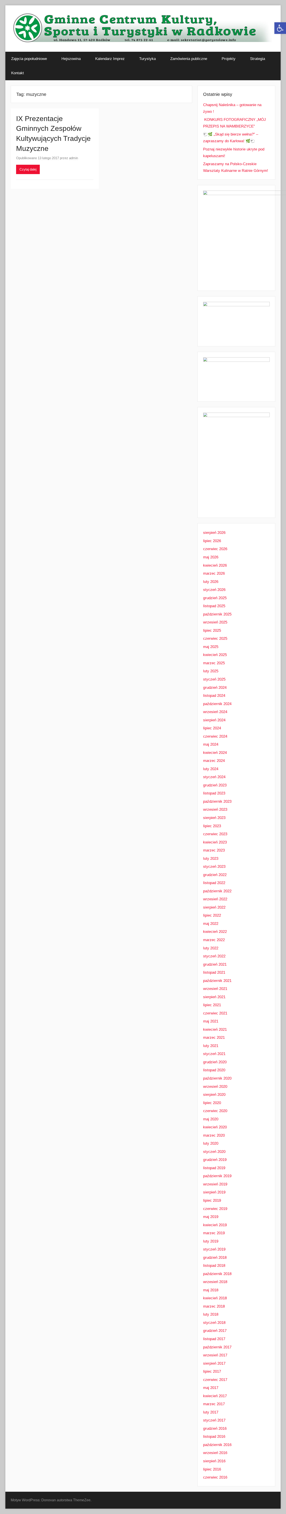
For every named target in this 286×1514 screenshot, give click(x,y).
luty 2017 (210, 1412)
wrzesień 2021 (215, 989)
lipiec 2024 (212, 728)
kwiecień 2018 (215, 1298)
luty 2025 (210, 671)
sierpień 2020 (214, 1094)
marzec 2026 (214, 573)
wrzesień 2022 (215, 899)
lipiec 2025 (212, 630)
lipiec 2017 (212, 1371)
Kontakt (17, 73)
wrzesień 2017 (215, 1355)
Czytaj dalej (27, 169)
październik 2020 (217, 1078)
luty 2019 (210, 1241)
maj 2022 (210, 924)
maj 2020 (210, 1119)
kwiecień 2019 (215, 1225)
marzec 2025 (214, 663)
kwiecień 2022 (215, 932)
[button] (280, 28)
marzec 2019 (214, 1233)
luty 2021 (210, 1046)
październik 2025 (217, 614)
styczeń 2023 (214, 866)
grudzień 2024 (215, 687)
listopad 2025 (214, 606)
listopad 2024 (214, 695)
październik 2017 (217, 1347)
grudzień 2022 (215, 875)
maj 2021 (210, 1021)
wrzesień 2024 (215, 712)
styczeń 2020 (214, 1152)
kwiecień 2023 (215, 842)
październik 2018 (217, 1274)
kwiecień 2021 (215, 1029)
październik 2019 (217, 1176)
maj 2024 (210, 744)
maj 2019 (210, 1217)
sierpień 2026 (214, 533)
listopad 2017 (214, 1339)
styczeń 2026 (214, 590)
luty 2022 (210, 948)
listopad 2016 (214, 1436)
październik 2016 (217, 1445)
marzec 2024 (214, 761)
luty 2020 (210, 1143)
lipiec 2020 (212, 1103)
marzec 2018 (214, 1306)
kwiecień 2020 (215, 1127)
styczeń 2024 (214, 777)
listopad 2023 (214, 793)
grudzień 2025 (215, 598)
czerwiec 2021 (215, 1013)
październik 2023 (217, 801)
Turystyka (147, 59)
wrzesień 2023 (215, 809)
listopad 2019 (214, 1168)
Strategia (257, 59)
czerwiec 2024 (215, 736)
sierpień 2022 (214, 907)
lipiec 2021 (212, 1005)
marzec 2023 (214, 850)
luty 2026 (210, 582)
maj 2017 (210, 1388)
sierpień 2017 (214, 1363)
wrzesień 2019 (215, 1184)
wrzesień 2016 (215, 1453)
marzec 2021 (214, 1037)
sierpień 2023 (214, 818)
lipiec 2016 (212, 1469)
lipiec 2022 (212, 915)
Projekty (229, 59)
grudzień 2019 (215, 1160)
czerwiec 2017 (215, 1380)
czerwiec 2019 (215, 1209)
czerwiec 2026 (215, 549)
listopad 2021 (214, 972)
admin (73, 158)
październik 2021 (217, 981)
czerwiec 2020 (215, 1111)
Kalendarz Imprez (110, 59)
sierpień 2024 (214, 720)
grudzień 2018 (215, 1257)
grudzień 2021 (215, 964)
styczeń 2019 (214, 1249)
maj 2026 (210, 557)
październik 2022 (217, 891)
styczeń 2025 (214, 679)
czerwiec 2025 (215, 638)
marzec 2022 (214, 940)
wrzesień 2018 (215, 1282)
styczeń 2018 (214, 1323)
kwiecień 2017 (215, 1396)
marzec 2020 (214, 1135)
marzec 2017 (214, 1404)
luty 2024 (210, 769)
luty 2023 (210, 858)
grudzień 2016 (215, 1428)
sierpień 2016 (214, 1461)
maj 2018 (210, 1290)
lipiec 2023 (212, 826)
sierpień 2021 (214, 997)
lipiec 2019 (212, 1200)
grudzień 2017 (215, 1331)
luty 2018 (210, 1314)
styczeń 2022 (214, 956)
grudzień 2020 (215, 1062)
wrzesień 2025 (215, 622)
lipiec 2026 (212, 541)
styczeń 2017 (214, 1420)
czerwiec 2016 (215, 1477)
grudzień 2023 (215, 785)
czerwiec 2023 (215, 834)
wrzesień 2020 (215, 1086)
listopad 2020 (214, 1070)
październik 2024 (217, 704)
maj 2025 (210, 647)
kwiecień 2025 (215, 655)
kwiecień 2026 (215, 565)
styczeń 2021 (214, 1054)
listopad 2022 (214, 883)
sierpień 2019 (214, 1192)
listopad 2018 (214, 1265)
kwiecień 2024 (215, 753)
